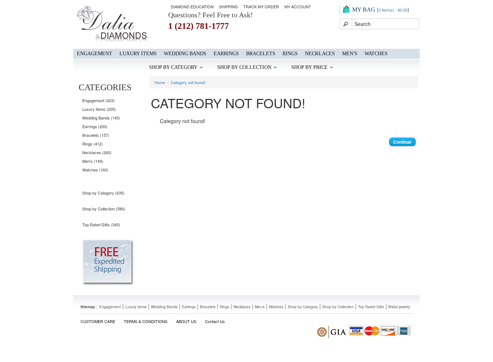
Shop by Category (173, 67)
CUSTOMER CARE (97, 321)
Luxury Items (138, 53)
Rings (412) (92, 144)
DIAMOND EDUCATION (192, 6)
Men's (349, 53)
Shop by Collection (244, 67)
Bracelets (260, 53)
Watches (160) (95, 170)
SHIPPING (228, 6)
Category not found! (188, 82)
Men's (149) (92, 161)
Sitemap (87, 306)
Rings (290, 53)
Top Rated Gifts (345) (101, 224)
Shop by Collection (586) (103, 208)
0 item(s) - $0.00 (393, 10)
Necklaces (320, 53)
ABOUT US (186, 321)
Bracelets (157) (95, 135)
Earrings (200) (95, 126)
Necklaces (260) (97, 152)
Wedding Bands (185, 53)
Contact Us (215, 321)
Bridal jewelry (399, 306)
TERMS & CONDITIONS (145, 321)
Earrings (226, 53)
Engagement (94, 53)
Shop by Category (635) (103, 193)
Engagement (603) (98, 100)
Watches (376, 53)
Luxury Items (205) (99, 109)
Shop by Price (309, 67)
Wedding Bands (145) (101, 118)
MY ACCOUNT (297, 6)
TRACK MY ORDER (261, 6)
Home (159, 82)
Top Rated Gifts (371, 306)
